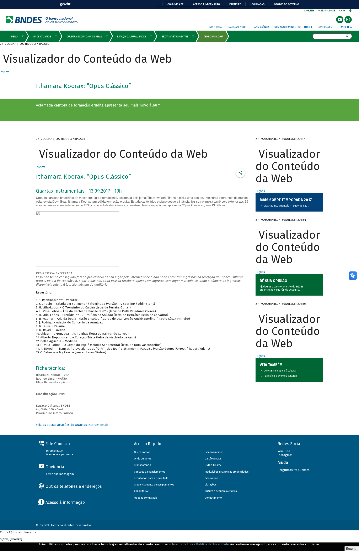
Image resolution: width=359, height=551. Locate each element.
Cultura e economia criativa (221, 491)
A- (344, 10)
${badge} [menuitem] (11, 539)
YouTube (284, 451)
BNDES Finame (213, 465)
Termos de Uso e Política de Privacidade (200, 544)
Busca (308, 36)
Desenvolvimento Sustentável (293, 27)
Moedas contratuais (145, 497)
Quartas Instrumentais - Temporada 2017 (286, 205)
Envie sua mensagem (60, 474)
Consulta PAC (141, 491)
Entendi (351, 549)
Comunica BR (175, 4)
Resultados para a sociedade (151, 478)
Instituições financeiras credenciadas (227, 471)
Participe (235, 4)
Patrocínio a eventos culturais (280, 375)
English (309, 10)
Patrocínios (211, 478)
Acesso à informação (206, 4)
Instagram (285, 455)
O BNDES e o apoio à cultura (280, 370)
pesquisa (294, 289)
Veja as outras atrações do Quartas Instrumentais (72, 425)
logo (42, 19)
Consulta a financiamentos (149, 471)
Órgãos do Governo (286, 4)
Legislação (257, 4)
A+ (341, 10)
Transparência (260, 27)
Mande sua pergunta (59, 454)
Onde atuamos (142, 458)
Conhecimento (326, 27)
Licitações (211, 484)
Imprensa (346, 27)
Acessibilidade (326, 10)
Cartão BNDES (213, 458)
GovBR (65, 4)
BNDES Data (215, 27)
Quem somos (142, 452)
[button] (4, 71)
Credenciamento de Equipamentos (154, 484)
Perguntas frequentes (294, 470)
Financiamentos (236, 27)
